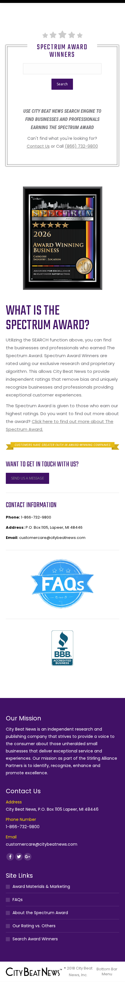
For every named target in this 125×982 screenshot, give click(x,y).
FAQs (17, 899)
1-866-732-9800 (36, 517)
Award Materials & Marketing (41, 886)
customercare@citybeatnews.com (52, 537)
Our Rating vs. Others (34, 926)
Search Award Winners (35, 939)
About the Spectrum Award (40, 913)
